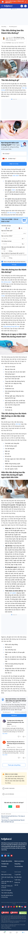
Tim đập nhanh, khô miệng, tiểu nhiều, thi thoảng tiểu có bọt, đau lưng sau (15, 722)
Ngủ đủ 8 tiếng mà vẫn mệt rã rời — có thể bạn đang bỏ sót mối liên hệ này (16, 743)
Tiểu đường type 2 (13, 26)
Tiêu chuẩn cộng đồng (7, 892)
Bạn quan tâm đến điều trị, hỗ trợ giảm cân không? (13, 248)
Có (4, 251)
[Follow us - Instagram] (5, 856)
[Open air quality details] (4, 932)
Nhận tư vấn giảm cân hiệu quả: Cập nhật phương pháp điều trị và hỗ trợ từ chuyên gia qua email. (15, 261)
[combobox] (23, 238)
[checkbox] (2, 261)
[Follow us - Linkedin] (8, 856)
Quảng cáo (17, 882)
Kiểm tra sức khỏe (19, 861)
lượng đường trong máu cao (11, 326)
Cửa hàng (3, 866)
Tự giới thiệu (17, 874)
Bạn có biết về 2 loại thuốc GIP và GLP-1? (12, 253)
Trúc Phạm (8, 42)
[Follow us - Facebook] (2, 856)
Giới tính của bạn (6, 225)
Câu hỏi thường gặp (6, 890)
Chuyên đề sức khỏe (6, 861)
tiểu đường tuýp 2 (6, 282)
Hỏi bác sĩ (14, 715)
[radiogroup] (14, 228)
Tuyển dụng (17, 879)
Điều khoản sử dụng (6, 874)
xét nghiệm (13, 593)
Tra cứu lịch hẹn (18, 866)
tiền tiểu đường (11, 212)
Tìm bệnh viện (4, 863)
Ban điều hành (17, 877)
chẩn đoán (16, 175)
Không (10, 251)
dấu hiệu (18, 424)
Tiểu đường (3, 26)
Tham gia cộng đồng (14, 765)
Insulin (3, 296)
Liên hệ (16, 885)
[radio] (2, 251)
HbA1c (13, 190)
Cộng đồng (17, 863)
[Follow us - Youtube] (11, 856)
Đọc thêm (5, 733)
